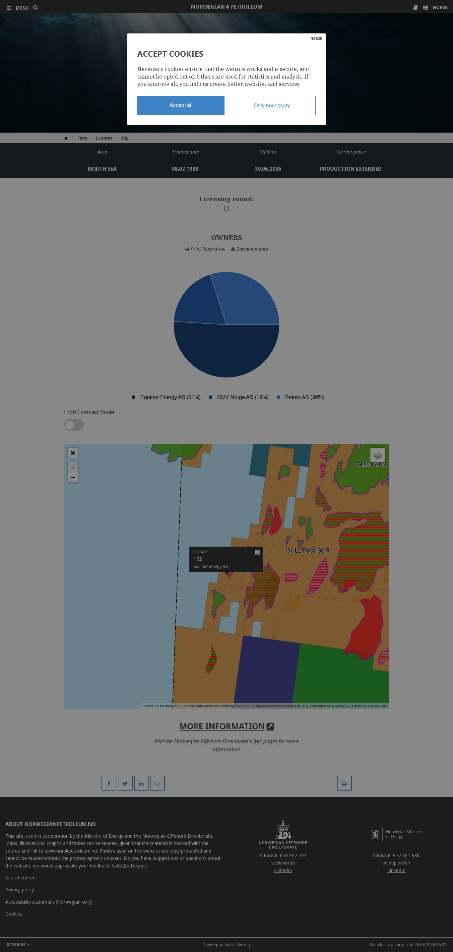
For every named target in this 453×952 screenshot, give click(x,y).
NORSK (316, 38)
